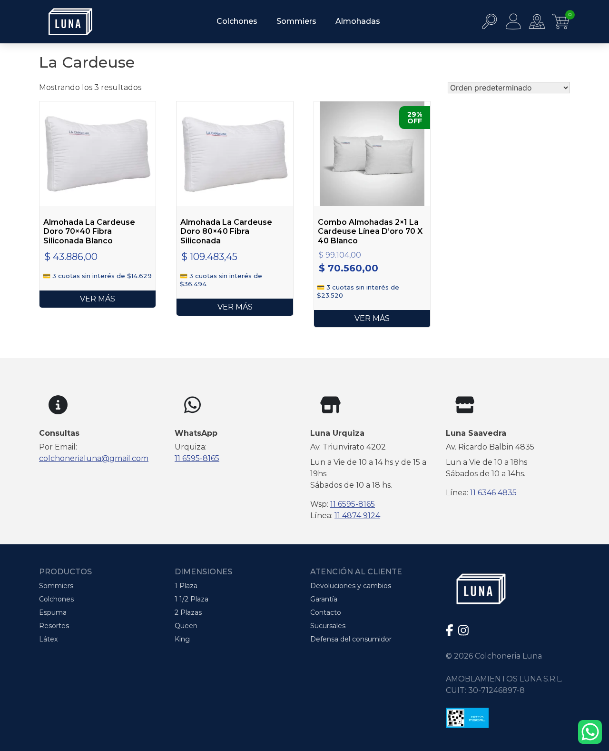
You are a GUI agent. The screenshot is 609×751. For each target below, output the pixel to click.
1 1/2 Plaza (191, 599)
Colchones (236, 21)
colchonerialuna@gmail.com (93, 458)
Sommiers (296, 21)
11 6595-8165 (197, 458)
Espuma (53, 612)
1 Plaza (186, 585)
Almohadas (357, 21)
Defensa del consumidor (351, 639)
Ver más (97, 298)
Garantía (323, 599)
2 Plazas (188, 612)
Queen (186, 625)
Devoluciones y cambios (350, 585)
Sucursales (327, 625)
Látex (48, 639)
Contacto (325, 612)
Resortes (54, 625)
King (182, 639)
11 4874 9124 (357, 515)
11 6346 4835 (493, 492)
